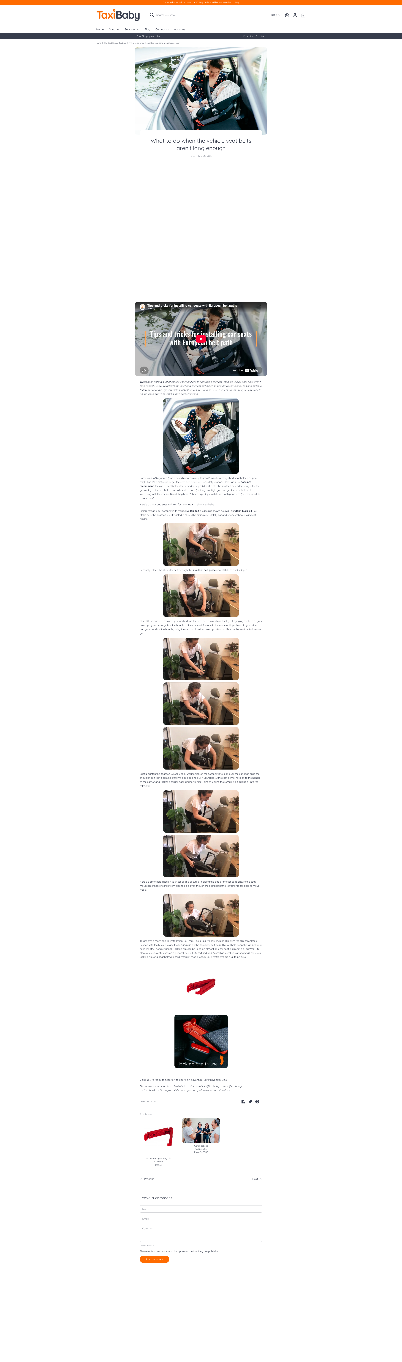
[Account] (295, 13)
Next (255, 1178)
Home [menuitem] (100, 29)
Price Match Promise (253, 36)
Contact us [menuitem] (162, 29)
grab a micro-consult (209, 1090)
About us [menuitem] (179, 29)
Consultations (201, 1145)
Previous (149, 1178)
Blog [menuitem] (147, 29)
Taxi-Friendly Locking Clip (158, 1158)
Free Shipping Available (148, 36)
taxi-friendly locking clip (215, 940)
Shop (112, 29)
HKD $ (273, 15)
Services (130, 29)
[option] (148, 36)
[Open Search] (152, 15)
